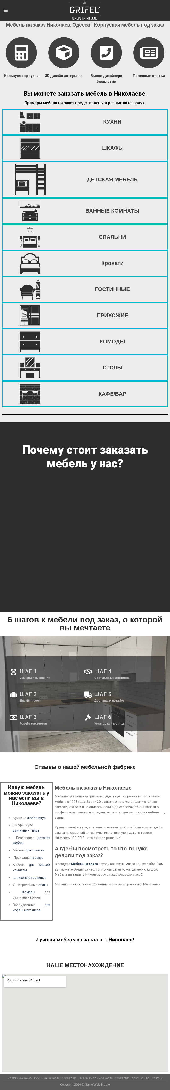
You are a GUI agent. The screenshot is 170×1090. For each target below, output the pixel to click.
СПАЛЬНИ (112, 237)
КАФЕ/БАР (112, 394)
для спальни (35, 850)
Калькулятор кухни (21, 75)
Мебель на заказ (84, 864)
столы (43, 885)
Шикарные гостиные (29, 878)
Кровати (112, 263)
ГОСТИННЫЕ (112, 289)
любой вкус (36, 818)
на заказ (36, 858)
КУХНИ (112, 122)
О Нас (145, 1078)
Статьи (157, 1078)
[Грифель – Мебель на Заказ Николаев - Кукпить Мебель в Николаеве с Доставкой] (85, 10)
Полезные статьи (149, 75)
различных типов (26, 830)
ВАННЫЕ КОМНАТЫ (112, 211)
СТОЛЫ (112, 368)
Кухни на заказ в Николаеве (55, 1078)
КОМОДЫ (112, 341)
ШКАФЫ (112, 148)
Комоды (28, 892)
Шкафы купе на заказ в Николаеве (104, 1078)
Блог (134, 1078)
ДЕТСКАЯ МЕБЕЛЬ (112, 179)
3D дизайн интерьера (64, 75)
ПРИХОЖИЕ (112, 315)
